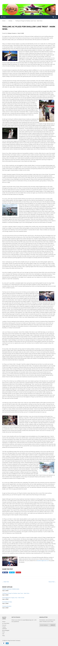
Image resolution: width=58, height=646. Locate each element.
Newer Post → (52, 581)
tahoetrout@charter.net (43, 560)
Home (3, 20)
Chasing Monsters (6, 606)
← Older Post (5, 581)
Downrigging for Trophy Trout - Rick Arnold (13, 597)
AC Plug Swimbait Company (13, 640)
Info (3, 633)
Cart (56, 17)
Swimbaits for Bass (7, 601)
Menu (4, 17)
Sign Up (53, 625)
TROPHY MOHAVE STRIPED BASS (10, 589)
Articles (10, 20)
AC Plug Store (5, 623)
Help (3, 635)
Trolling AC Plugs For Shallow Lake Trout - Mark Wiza (15, 593)
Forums (4, 625)
